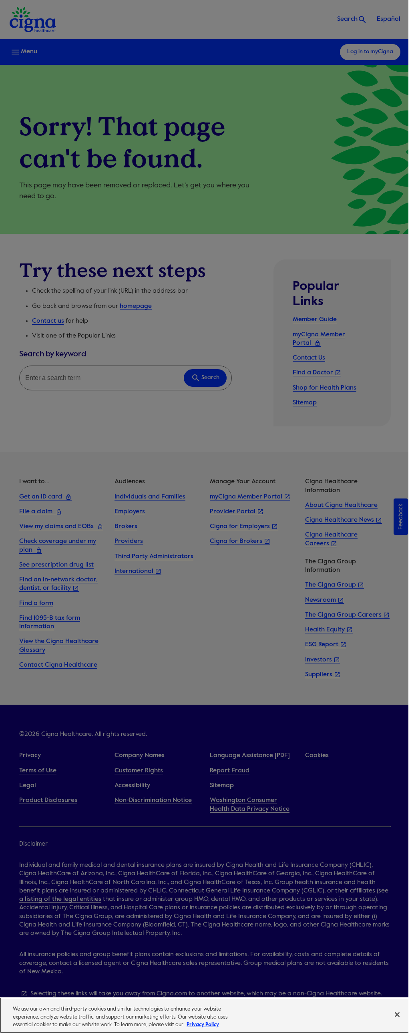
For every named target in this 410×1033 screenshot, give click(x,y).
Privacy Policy (203, 1024)
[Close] (397, 1014)
